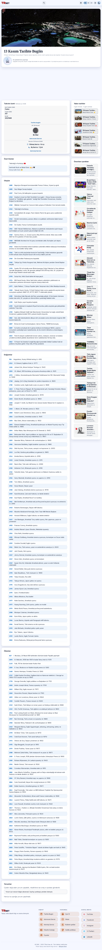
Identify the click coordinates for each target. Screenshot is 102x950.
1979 (10, 608)
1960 (10, 235)
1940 (10, 498)
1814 (10, 395)
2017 (10, 808)
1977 (10, 286)
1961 (10, 547)
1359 (10, 667)
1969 (10, 563)
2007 (10, 324)
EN (88, 3)
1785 (10, 385)
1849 (10, 689)
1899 (10, 440)
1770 (10, 681)
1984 (10, 620)
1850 (10, 413)
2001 (10, 768)
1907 (10, 193)
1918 (10, 197)
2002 (10, 318)
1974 (10, 741)
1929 (10, 464)
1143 (10, 663)
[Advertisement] (51, 84)
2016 (10, 800)
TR (85, 3)
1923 (10, 460)
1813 (10, 389)
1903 (10, 701)
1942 (10, 219)
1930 (10, 468)
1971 (10, 737)
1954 (10, 533)
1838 (10, 403)
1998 (10, 312)
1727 (10, 675)
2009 (10, 328)
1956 (10, 229)
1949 (10, 709)
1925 (10, 213)
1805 (10, 185)
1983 (10, 290)
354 (10, 359)
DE (91, 3)
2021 (10, 851)
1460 (10, 671)
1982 (10, 616)
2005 (10, 786)
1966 (10, 247)
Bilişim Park (63, 946)
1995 (10, 302)
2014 (10, 796)
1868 (10, 693)
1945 (10, 225)
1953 (10, 525)
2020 (10, 843)
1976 (10, 280)
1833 (10, 399)
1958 (10, 723)
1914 (10, 456)
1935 (10, 482)
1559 (10, 371)
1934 (10, 478)
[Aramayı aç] (44, 3)
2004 (10, 778)
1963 (10, 727)
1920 (10, 205)
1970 (10, 268)
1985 (10, 296)
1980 (10, 612)
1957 (10, 719)
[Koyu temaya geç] (99, 2)
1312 (10, 363)
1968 (10, 258)
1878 (10, 421)
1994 (10, 632)
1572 (10, 375)
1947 (10, 519)
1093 (10, 660)
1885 (10, 189)
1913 (10, 452)
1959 (10, 543)
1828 (10, 685)
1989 (10, 756)
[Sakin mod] (95, 2)
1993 (10, 628)
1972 (10, 581)
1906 (10, 444)
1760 (10, 381)
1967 (10, 551)
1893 (10, 425)
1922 (10, 209)
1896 (10, 434)
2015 (10, 336)
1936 (10, 486)
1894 (10, 430)
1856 (10, 417)
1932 (10, 472)
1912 (10, 448)
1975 (10, 585)
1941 (10, 502)
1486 (10, 367)
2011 (10, 790)
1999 (10, 636)
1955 (10, 537)
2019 (10, 830)
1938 (10, 490)
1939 (10, 494)
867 (10, 656)
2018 (10, 818)
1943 (10, 508)
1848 (10, 409)
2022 (10, 342)
